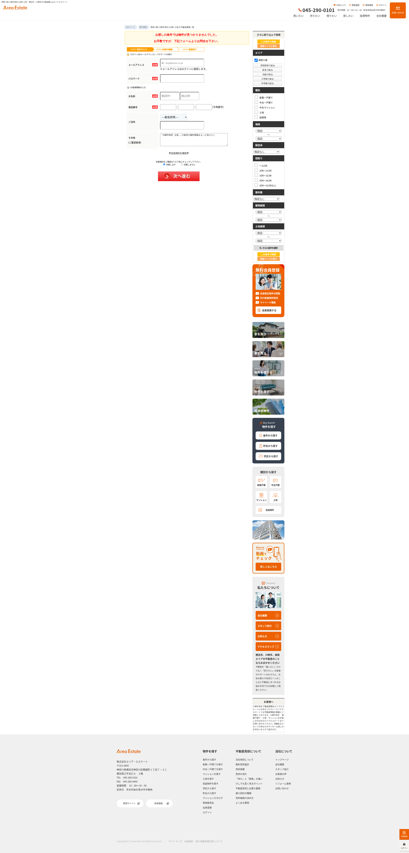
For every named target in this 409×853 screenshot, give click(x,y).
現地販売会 (208, 802)
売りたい (315, 15)
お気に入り (341, 5)
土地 (261, 112)
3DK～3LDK (265, 175)
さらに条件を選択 (270, 248)
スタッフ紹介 (265, 625)
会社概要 (381, 15)
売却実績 (240, 769)
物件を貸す (262, 390)
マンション (261, 499)
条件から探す (270, 435)
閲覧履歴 (355, 5)
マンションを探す (212, 773)
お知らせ (262, 636)
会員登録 (404, 836)
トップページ (282, 759)
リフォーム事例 (283, 783)
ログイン (383, 5)
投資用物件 (262, 409)
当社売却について (245, 759)
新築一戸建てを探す (213, 764)
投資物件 (365, 15)
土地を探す (208, 778)
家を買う (260, 332)
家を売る (260, 351)
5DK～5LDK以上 (267, 185)
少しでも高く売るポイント (249, 783)
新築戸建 (261, 484)
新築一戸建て (266, 97)
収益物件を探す (210, 783)
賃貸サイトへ (129, 803)
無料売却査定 (242, 764)
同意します (171, 164)
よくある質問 (242, 802)
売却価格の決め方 (245, 797)
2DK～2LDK (265, 170)
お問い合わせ (398, 12)
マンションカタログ (213, 797)
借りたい (332, 15)
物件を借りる (263, 370)
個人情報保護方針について (209, 841)
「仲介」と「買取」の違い (249, 778)
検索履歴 (369, 5)
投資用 (262, 117)
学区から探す (271, 456)
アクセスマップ (266, 646)
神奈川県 (263, 60)
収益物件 (270, 509)
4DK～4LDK (265, 180)
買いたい (298, 15)
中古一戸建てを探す (213, 769)
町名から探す (270, 445)
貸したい (348, 15)
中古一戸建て (266, 102)
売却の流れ (241, 773)
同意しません (189, 164)
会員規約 (188, 841)
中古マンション (267, 107)
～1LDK (263, 165)
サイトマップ (175, 841)
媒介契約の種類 (243, 793)
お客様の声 (280, 773)
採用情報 (158, 803)
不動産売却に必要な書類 (248, 788)
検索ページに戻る (268, 45)
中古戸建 (275, 484)
